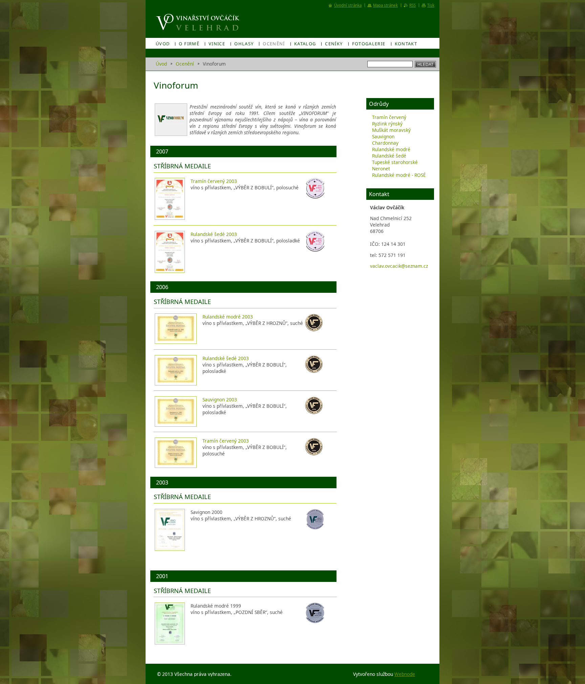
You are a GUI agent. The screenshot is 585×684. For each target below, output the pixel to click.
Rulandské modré (391, 149)
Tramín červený (389, 117)
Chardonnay (385, 143)
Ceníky (334, 44)
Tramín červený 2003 (214, 181)
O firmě (189, 44)
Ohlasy (244, 44)
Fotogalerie (369, 44)
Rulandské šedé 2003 (214, 234)
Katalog (305, 44)
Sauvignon (383, 136)
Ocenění (274, 44)
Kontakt (406, 44)
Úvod (163, 44)
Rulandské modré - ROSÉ (399, 175)
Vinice (217, 44)
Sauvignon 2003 (219, 399)
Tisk (430, 5)
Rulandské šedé (389, 155)
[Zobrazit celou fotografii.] (170, 199)
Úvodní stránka (348, 5)
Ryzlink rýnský (387, 123)
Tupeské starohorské (395, 162)
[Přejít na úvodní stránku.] (198, 22)
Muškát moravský (391, 130)
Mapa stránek (385, 5)
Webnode (404, 674)
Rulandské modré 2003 (227, 316)
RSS (412, 5)
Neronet (381, 168)
